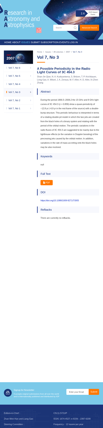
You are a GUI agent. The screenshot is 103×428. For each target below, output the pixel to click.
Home (8, 42)
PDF (47, 182)
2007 (68, 52)
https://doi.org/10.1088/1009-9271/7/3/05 (60, 200)
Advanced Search (89, 28)
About (16, 42)
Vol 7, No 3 (77, 52)
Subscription (50, 42)
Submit (35, 42)
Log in (74, 42)
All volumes (58, 52)
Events (64, 42)
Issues (25, 42)
